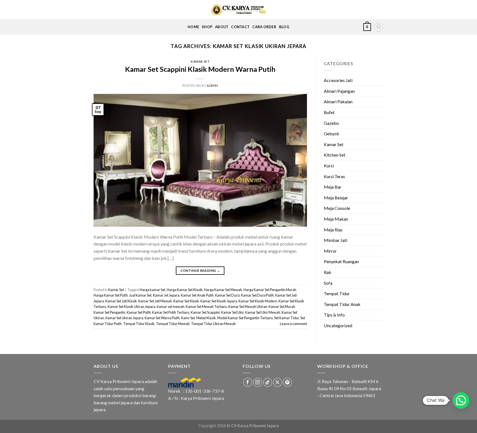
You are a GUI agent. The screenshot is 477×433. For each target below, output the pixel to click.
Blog (284, 27)
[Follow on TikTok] (267, 382)
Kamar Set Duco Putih (257, 295)
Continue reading (200, 270)
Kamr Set (188, 318)
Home (193, 27)
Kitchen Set (334, 154)
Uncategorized (338, 325)
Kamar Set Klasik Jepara (218, 301)
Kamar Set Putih (139, 312)
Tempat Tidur (337, 293)
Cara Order (264, 27)
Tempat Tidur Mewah (173, 323)
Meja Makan (336, 218)
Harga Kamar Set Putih (111, 295)
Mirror (330, 251)
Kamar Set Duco (227, 295)
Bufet (329, 112)
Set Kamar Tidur (286, 318)
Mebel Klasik (206, 318)
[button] (461, 400)
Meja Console (337, 208)
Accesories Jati (338, 80)
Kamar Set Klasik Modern (258, 301)
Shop (207, 27)
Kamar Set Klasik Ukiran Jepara (131, 306)
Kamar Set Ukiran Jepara (124, 318)
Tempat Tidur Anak (342, 304)
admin (212, 85)
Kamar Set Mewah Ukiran (247, 306)
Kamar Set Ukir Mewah (262, 312)
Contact (240, 27)
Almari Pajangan (339, 91)
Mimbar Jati (335, 240)
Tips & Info (334, 314)
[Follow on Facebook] (247, 382)
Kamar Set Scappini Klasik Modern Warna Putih (200, 69)
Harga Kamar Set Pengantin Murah (269, 289)
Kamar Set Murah (282, 306)
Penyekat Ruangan (341, 261)
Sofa (328, 283)
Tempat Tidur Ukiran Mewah (213, 323)
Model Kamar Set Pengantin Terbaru (245, 318)
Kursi (329, 165)
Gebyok (331, 133)
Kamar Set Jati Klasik (121, 301)
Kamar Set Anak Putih (197, 295)
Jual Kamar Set (140, 295)
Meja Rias (333, 229)
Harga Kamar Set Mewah (223, 289)
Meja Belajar (336, 197)
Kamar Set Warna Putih (162, 318)
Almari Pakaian (338, 101)
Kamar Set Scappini (205, 312)
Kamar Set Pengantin (109, 312)
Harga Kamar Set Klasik (185, 289)
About (221, 27)
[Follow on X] (277, 382)
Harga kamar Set (152, 289)
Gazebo (331, 123)
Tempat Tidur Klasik (139, 323)
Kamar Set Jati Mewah (155, 301)
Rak (327, 272)
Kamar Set (200, 61)
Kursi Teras (334, 176)
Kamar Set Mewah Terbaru (206, 306)
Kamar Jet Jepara (166, 295)
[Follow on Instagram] (257, 382)
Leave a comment (293, 323)
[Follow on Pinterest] (287, 382)
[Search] (378, 27)
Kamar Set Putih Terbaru (170, 312)
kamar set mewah (170, 306)
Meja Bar (332, 186)
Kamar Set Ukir (232, 312)
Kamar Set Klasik (186, 301)
